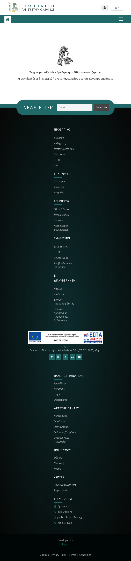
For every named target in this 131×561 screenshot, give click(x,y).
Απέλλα (58, 288)
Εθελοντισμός (61, 426)
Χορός (57, 468)
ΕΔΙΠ (56, 165)
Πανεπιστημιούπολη (65, 484)
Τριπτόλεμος (61, 257)
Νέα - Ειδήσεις (62, 209)
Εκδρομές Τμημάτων (65, 432)
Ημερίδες (59, 192)
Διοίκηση (59, 137)
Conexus (58, 220)
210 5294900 (64, 522)
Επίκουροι (59, 154)
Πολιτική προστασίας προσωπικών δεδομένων (61, 314)
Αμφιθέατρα (60, 383)
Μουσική (59, 463)
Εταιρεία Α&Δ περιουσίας (61, 439)
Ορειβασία (60, 421)
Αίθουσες (59, 388)
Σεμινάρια (59, 181)
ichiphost (65, 544)
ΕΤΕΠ (57, 160)
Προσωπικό (63, 506)
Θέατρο (58, 457)
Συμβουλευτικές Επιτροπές (63, 264)
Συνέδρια (59, 187)
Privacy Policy (58, 554)
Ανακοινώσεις (61, 215)
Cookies (44, 554)
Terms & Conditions (80, 554)
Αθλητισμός (60, 415)
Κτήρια (57, 394)
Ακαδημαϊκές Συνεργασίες (61, 227)
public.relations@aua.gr (70, 517)
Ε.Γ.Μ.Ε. (58, 252)
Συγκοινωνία (61, 490)
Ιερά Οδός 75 (64, 511)
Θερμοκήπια (60, 399)
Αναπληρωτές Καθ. (64, 148)
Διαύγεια (59, 294)
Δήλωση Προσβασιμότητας (64, 301)
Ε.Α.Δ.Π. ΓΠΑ (61, 246)
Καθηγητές (60, 143)
